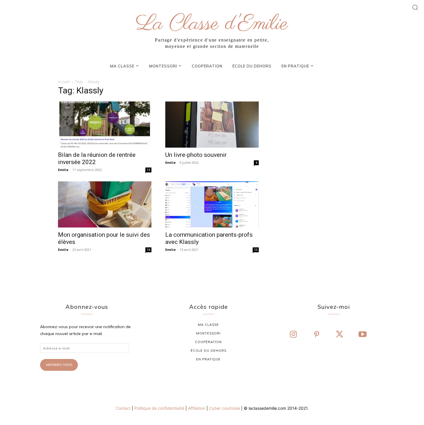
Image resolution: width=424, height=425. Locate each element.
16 (148, 250)
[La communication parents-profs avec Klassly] (212, 204)
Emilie (63, 170)
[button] (415, 7)
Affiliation (196, 408)
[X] (339, 335)
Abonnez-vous (59, 365)
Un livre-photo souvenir (196, 154)
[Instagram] (293, 335)
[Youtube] (362, 335)
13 (148, 170)
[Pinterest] (316, 335)
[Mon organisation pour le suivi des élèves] (104, 204)
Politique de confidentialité (159, 408)
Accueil (64, 81)
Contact (123, 408)
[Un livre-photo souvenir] (212, 124)
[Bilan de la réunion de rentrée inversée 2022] (104, 124)
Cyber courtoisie (224, 408)
